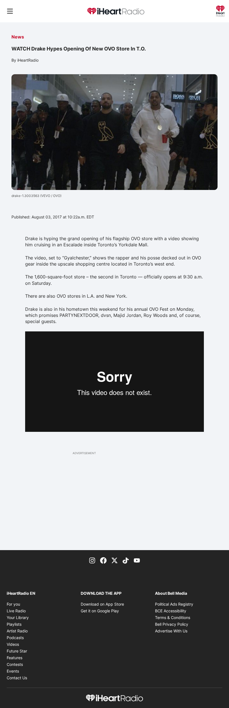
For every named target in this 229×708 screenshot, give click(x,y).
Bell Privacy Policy (171, 624)
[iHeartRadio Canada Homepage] (115, 11)
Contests (15, 664)
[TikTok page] (125, 560)
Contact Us (17, 677)
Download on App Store (102, 604)
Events (13, 671)
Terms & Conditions (172, 617)
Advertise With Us (171, 630)
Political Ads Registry (174, 604)
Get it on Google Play (100, 610)
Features (14, 657)
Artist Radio (17, 630)
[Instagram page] (92, 560)
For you (13, 604)
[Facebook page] (103, 560)
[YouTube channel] (136, 560)
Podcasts (15, 637)
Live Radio (16, 610)
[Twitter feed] (114, 560)
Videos (13, 644)
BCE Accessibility (170, 610)
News (17, 37)
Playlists (14, 624)
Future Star (17, 651)
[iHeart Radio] (220, 10)
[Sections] (10, 11)
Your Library (18, 617)
